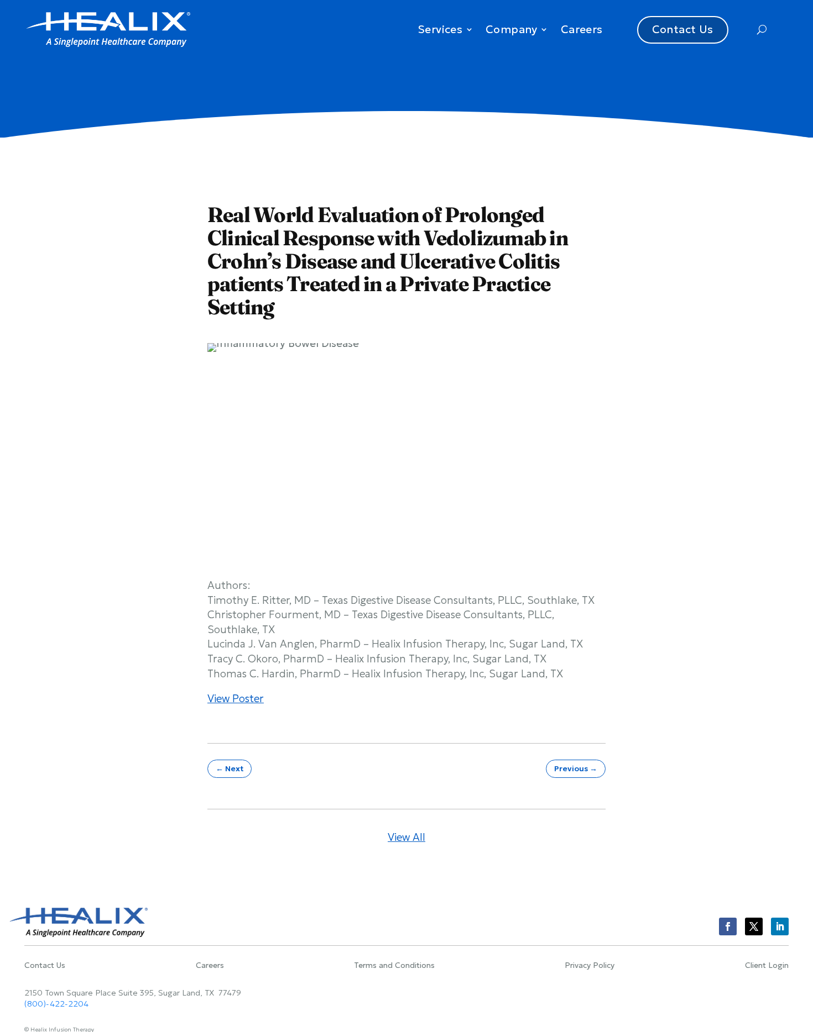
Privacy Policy (589, 965)
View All (406, 837)
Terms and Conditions (394, 965)
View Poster (235, 698)
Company (512, 29)
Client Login (767, 965)
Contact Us (682, 29)
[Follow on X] (754, 926)
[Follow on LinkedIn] (780, 926)
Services (440, 29)
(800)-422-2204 (56, 1004)
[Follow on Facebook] (728, 926)
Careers (582, 29)
